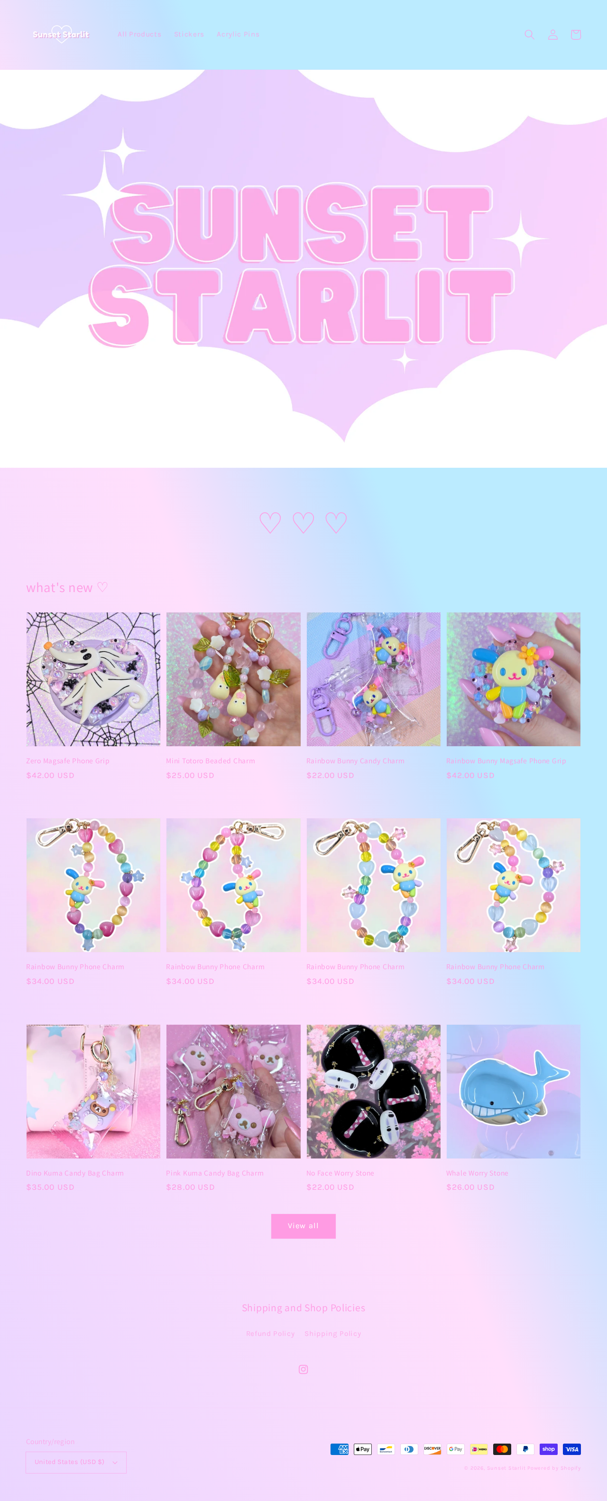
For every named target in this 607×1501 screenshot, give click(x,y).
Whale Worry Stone (477, 1172)
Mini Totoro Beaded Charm (210, 760)
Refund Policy (270, 1333)
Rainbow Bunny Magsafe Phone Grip (506, 760)
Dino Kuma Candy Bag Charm (75, 1172)
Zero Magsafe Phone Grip (68, 760)
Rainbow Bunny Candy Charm (355, 760)
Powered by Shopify (554, 1468)
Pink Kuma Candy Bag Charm (215, 1172)
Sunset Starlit (506, 1468)
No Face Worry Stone (340, 1172)
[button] (529, 34)
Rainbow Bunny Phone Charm (75, 966)
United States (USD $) (70, 1462)
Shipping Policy (332, 1333)
